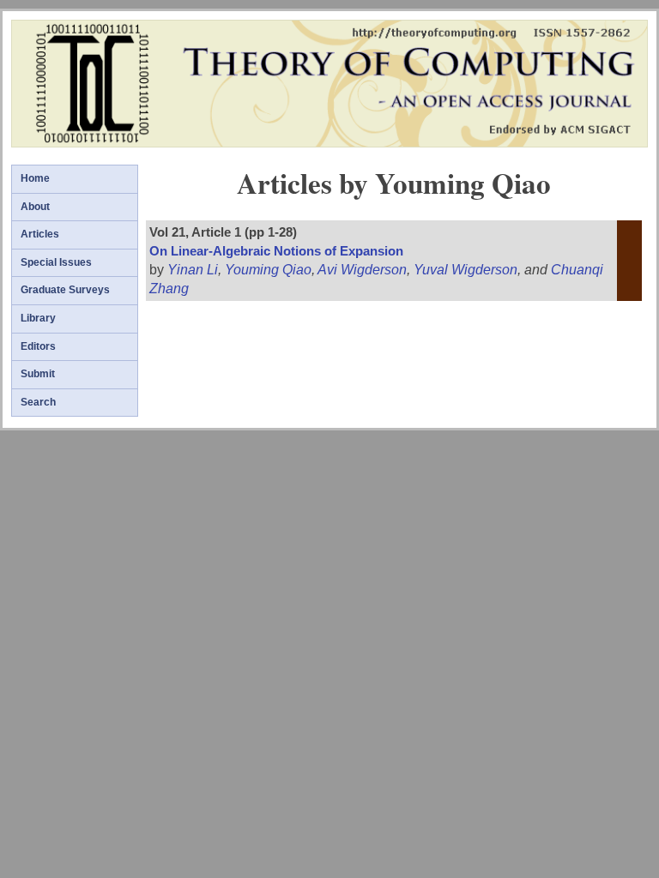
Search (38, 402)
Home (35, 178)
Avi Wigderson (362, 269)
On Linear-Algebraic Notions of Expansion (276, 251)
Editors (38, 346)
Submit (38, 374)
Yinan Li (192, 269)
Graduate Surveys (65, 290)
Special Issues (56, 262)
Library (38, 318)
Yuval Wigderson (465, 269)
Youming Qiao (268, 269)
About (35, 206)
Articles (40, 234)
